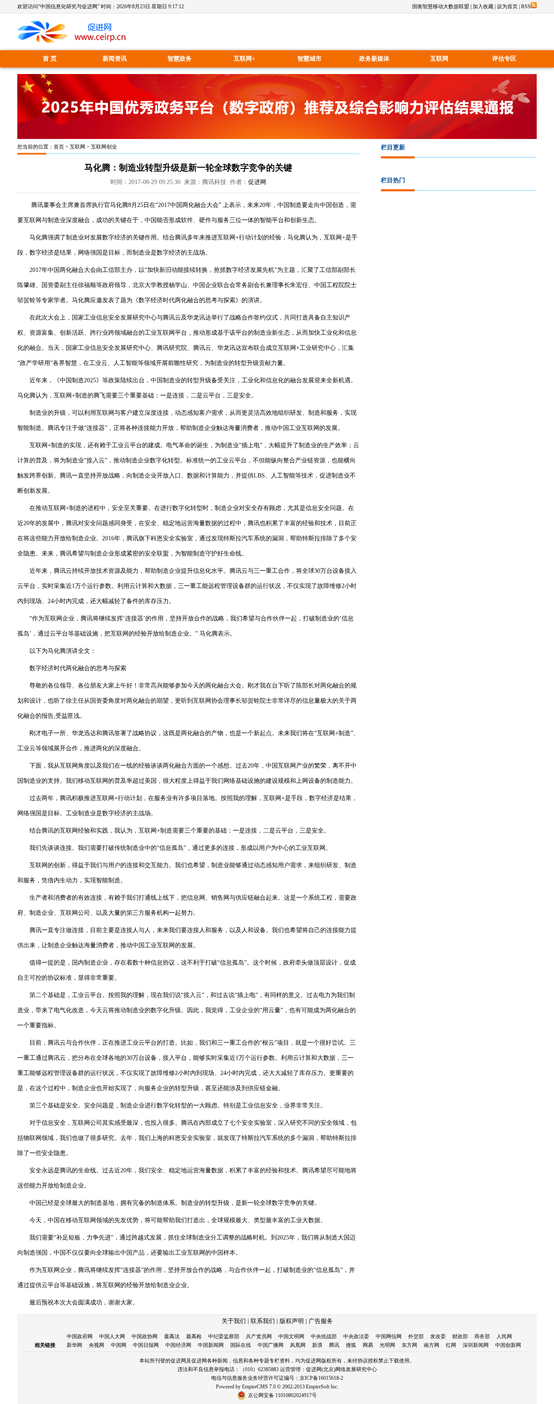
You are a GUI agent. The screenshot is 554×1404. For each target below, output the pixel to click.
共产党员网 (259, 1336)
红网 (451, 1345)
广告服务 (321, 1321)
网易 (368, 1345)
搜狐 (351, 1345)
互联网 (439, 58)
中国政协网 (145, 1336)
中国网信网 (389, 1336)
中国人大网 (112, 1336)
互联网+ (244, 58)
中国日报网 (146, 1345)
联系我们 (263, 1321)
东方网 (409, 1345)
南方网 (431, 1345)
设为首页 (507, 6)
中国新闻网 (211, 1345)
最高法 (172, 1336)
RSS (526, 6)
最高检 (194, 1336)
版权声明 (292, 1321)
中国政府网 (80, 1336)
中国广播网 (270, 1345)
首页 (59, 147)
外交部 (416, 1336)
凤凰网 (298, 1345)
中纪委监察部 (223, 1336)
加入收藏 (483, 6)
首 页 (50, 58)
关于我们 (234, 1321)
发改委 (438, 1336)
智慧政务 (179, 58)
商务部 (482, 1336)
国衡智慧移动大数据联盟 (440, 6)
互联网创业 (104, 147)
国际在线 (240, 1345)
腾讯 (334, 1345)
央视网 (96, 1345)
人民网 (504, 1336)
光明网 (387, 1345)
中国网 (118, 1345)
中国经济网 (178, 1345)
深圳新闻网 (476, 1345)
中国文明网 (291, 1336)
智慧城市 (309, 58)
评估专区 (504, 58)
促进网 (257, 182)
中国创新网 (508, 1345)
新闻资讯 (115, 58)
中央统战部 (324, 1336)
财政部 (460, 1336)
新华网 (74, 1345)
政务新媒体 (374, 58)
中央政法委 (356, 1336)
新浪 (317, 1345)
